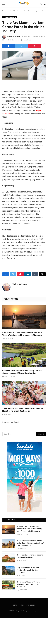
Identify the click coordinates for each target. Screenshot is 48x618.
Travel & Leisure (9, 17)
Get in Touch (18, 605)
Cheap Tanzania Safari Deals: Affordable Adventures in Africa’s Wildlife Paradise (30, 543)
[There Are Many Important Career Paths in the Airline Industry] (24, 65)
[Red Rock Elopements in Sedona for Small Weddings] (8, 557)
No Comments (14, 40)
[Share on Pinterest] (34, 46)
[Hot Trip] (24, 4)
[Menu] (3, 3)
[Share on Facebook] (8, 46)
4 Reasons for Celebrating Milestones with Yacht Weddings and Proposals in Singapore (30, 528)
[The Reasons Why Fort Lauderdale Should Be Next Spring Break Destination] (24, 393)
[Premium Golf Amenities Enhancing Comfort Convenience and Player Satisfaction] (24, 355)
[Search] (44, 3)
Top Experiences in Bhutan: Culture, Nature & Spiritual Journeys (28, 570)
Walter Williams (14, 37)
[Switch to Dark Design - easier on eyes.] (40, 4)
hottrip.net (35, 611)
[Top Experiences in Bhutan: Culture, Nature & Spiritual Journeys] (8, 570)
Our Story (30, 605)
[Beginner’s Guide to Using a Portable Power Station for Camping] (8, 584)
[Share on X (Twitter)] (21, 46)
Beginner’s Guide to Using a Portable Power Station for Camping (28, 584)
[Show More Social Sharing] (43, 46)
